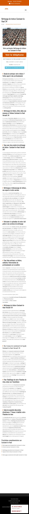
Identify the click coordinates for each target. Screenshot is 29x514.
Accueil (2, 24)
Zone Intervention (14, 499)
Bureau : (14, 1)
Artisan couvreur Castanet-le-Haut (10, 447)
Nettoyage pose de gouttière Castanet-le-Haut (13, 445)
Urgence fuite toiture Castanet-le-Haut (11, 451)
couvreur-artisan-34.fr (16, 501)
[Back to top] (25, 510)
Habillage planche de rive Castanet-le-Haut (12, 450)
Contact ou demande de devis (15, 67)
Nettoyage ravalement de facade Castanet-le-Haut (14, 455)
